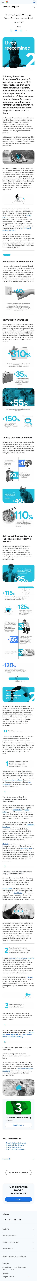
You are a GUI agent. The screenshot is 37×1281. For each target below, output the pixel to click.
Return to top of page (20, 1172)
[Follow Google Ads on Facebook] (20, 1219)
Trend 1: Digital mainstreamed (16, 1143)
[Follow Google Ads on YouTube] (15, 1219)
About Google (7, 1267)
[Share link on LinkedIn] (21, 30)
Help (7, 1273)
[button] (26, 30)
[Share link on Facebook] (16, 30)
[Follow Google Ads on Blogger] (5, 1219)
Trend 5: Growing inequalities (15, 1149)
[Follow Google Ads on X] (10, 1219)
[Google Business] (7, 2)
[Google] (6, 1263)
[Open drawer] (2, 2)
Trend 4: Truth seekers (13, 1147)
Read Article (17, 1125)
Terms (12, 1269)
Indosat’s (30, 977)
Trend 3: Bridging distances (15, 1145)
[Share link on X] (11, 30)
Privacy (5, 1269)
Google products (20, 1267)
